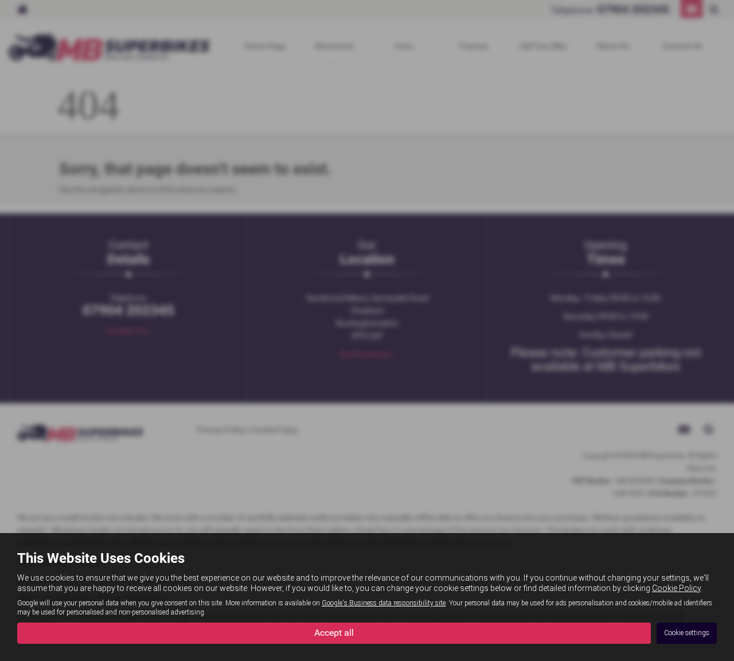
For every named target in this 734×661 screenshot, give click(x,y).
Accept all (334, 632)
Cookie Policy (676, 588)
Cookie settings (686, 633)
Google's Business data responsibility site (384, 603)
